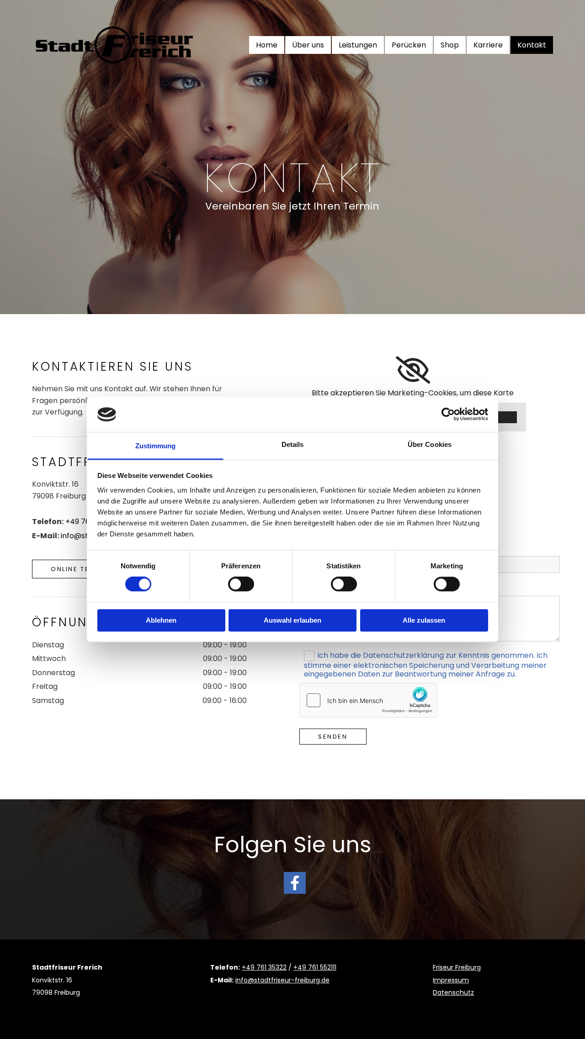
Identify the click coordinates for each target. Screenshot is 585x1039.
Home (266, 45)
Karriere (488, 45)
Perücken (409, 45)
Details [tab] (293, 444)
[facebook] (295, 883)
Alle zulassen (424, 620)
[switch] (241, 584)
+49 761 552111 (314, 967)
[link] (413, 370)
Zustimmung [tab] (155, 446)
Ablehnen (161, 620)
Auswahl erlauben (292, 620)
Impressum (451, 980)
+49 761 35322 (264, 967)
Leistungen (358, 45)
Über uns (308, 45)
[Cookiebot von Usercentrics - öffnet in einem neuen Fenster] (448, 414)
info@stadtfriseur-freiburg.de (282, 980)
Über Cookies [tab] (430, 444)
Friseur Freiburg (457, 967)
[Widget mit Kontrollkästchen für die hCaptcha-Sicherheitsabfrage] (368, 700)
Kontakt (531, 45)
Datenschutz (453, 992)
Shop (450, 45)
